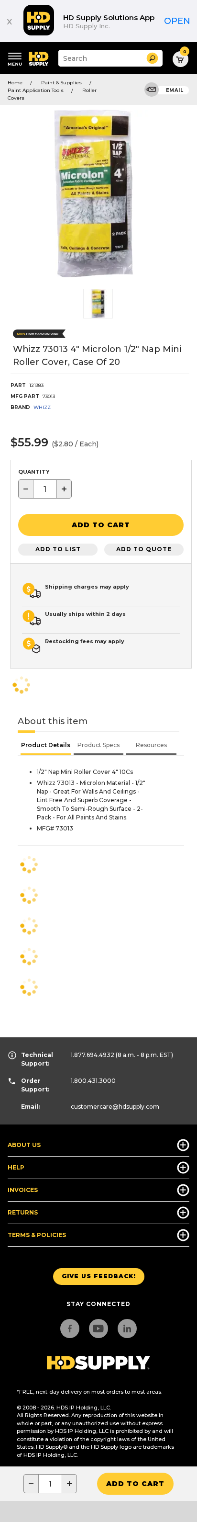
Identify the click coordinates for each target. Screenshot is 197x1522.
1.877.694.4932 (92, 1054)
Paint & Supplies (61, 83)
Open (177, 21)
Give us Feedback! (99, 1276)
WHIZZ (42, 407)
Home (15, 83)
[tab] (46, 746)
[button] (152, 58)
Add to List (58, 549)
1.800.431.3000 (93, 1080)
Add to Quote (144, 549)
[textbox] (45, 489)
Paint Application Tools (36, 90)
